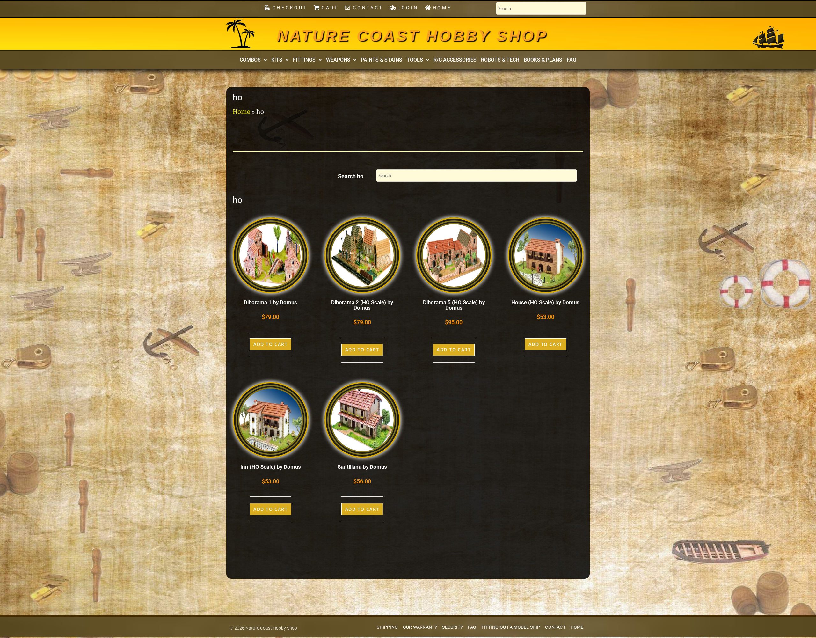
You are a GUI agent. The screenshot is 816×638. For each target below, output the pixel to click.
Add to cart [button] (270, 344)
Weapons (338, 60)
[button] (253, 60)
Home (241, 111)
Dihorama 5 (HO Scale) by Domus (454, 305)
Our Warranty (420, 627)
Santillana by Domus (362, 467)
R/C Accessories (455, 60)
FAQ (571, 60)
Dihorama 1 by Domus (270, 302)
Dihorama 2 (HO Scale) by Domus (362, 305)
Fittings (304, 60)
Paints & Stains (381, 60)
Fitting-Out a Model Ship (511, 627)
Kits (276, 60)
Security (452, 627)
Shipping (387, 627)
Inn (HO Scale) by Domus (270, 467)
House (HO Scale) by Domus (545, 302)
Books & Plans (543, 60)
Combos (250, 60)
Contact (555, 627)
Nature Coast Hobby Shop (412, 35)
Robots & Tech (500, 60)
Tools (415, 60)
